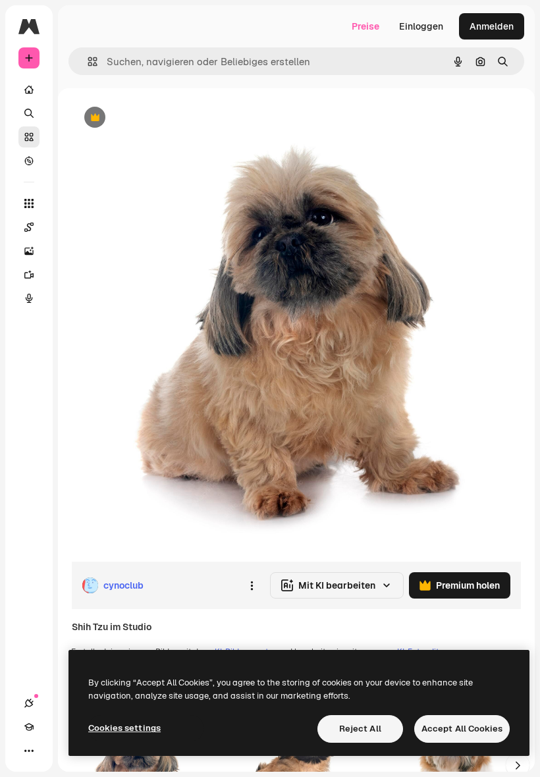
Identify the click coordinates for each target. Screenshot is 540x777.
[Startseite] (29, 89)
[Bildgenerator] (29, 250)
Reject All (360, 728)
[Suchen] (29, 113)
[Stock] (29, 136)
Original (155, 118)
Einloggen (421, 26)
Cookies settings (124, 728)
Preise (365, 26)
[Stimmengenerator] (29, 298)
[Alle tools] (29, 203)
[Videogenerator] (29, 274)
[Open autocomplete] (87, 62)
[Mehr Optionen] (251, 585)
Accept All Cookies (461, 728)
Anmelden (492, 26)
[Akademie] (29, 726)
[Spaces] (29, 227)
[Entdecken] (29, 160)
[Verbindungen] (29, 703)
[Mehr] (29, 750)
